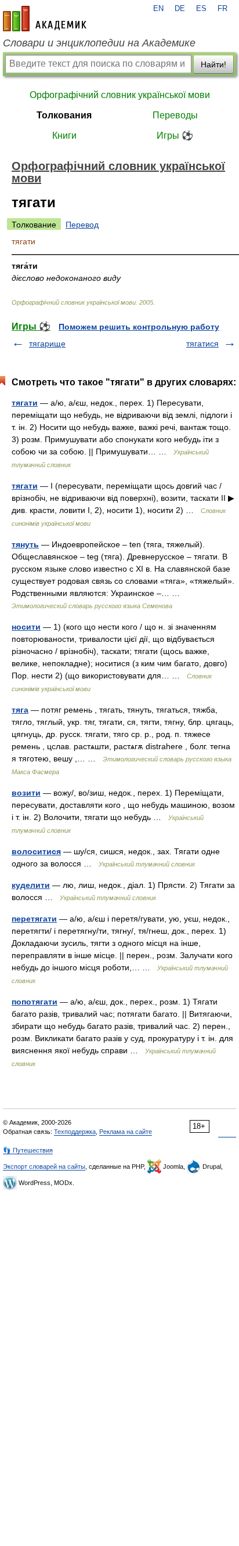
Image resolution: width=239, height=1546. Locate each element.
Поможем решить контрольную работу (139, 326)
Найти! (213, 64)
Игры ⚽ (175, 135)
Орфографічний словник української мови (120, 95)
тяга (20, 709)
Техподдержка (75, 1131)
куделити (31, 885)
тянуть (25, 544)
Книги (64, 135)
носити (26, 626)
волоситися (36, 851)
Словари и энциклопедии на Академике (99, 43)
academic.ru (44, 18)
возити (26, 792)
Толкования (64, 115)
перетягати (34, 918)
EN (158, 9)
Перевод (82, 224)
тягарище (47, 343)
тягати (25, 402)
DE (180, 9)
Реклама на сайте (125, 1131)
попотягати (34, 1001)
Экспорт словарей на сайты (44, 1166)
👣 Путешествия (28, 1150)
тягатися (202, 343)
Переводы (175, 115)
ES (201, 9)
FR (222, 9)
